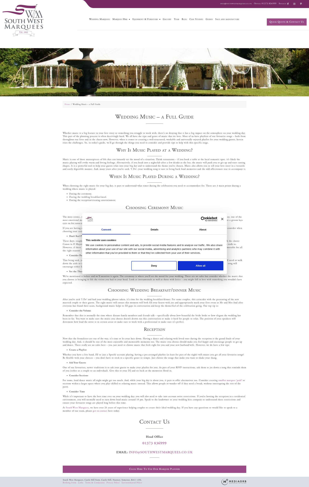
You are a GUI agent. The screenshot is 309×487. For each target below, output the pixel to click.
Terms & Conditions (95, 482)
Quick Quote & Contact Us (286, 22)
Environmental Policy (132, 482)
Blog (184, 19)
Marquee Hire (120, 19)
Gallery (167, 19)
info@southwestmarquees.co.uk (236, 3)
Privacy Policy (113, 482)
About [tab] (202, 229)
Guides (209, 19)
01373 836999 (269, 3)
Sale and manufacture (227, 19)
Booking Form (70, 482)
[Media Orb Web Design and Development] (233, 481)
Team (176, 19)
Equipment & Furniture (145, 19)
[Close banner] (222, 219)
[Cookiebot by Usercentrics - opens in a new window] (203, 219)
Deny (154, 265)
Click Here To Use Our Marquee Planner (154, 469)
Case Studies (196, 19)
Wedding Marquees (99, 19)
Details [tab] (155, 229)
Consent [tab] (106, 229)
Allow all (200, 265)
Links (81, 482)
